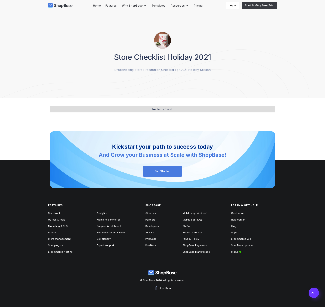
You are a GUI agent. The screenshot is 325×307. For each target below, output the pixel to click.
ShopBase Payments (195, 245)
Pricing (198, 5)
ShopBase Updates (242, 245)
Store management (59, 238)
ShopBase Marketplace (196, 251)
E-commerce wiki (241, 238)
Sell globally (104, 238)
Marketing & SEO (58, 225)
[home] (60, 5)
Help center (238, 219)
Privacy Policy (191, 238)
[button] (134, 5)
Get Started (162, 171)
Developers (152, 225)
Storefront (54, 213)
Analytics (102, 213)
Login (232, 5)
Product (52, 232)
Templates (158, 5)
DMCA (186, 225)
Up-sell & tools (56, 219)
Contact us (237, 213)
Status (245, 251)
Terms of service (193, 232)
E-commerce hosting (60, 251)
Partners (150, 219)
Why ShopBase (132, 5)
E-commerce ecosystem (111, 232)
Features (111, 5)
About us (150, 213)
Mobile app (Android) (195, 213)
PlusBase (150, 245)
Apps (234, 232)
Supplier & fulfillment (109, 225)
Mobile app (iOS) (192, 219)
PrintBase (150, 238)
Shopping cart (56, 245)
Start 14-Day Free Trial (259, 5)
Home (97, 5)
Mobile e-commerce (109, 219)
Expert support (105, 245)
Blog (233, 225)
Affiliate (149, 232)
